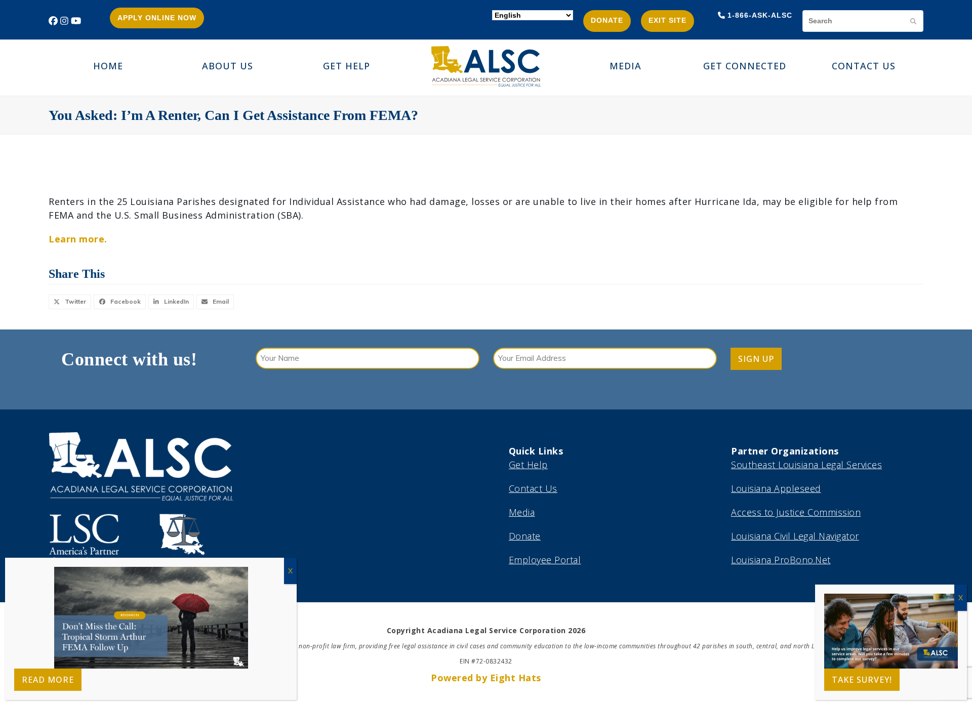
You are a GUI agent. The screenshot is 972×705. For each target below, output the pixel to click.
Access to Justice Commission (796, 512)
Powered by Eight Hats (486, 678)
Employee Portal (545, 560)
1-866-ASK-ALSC (759, 15)
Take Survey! (862, 679)
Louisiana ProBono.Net (781, 560)
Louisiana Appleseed (776, 488)
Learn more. (78, 239)
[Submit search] (913, 21)
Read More (48, 679)
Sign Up (756, 358)
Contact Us (533, 488)
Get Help (528, 465)
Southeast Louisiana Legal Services (806, 465)
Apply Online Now (156, 18)
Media (522, 512)
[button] (70, 302)
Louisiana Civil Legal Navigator (795, 536)
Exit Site (667, 20)
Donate (607, 20)
